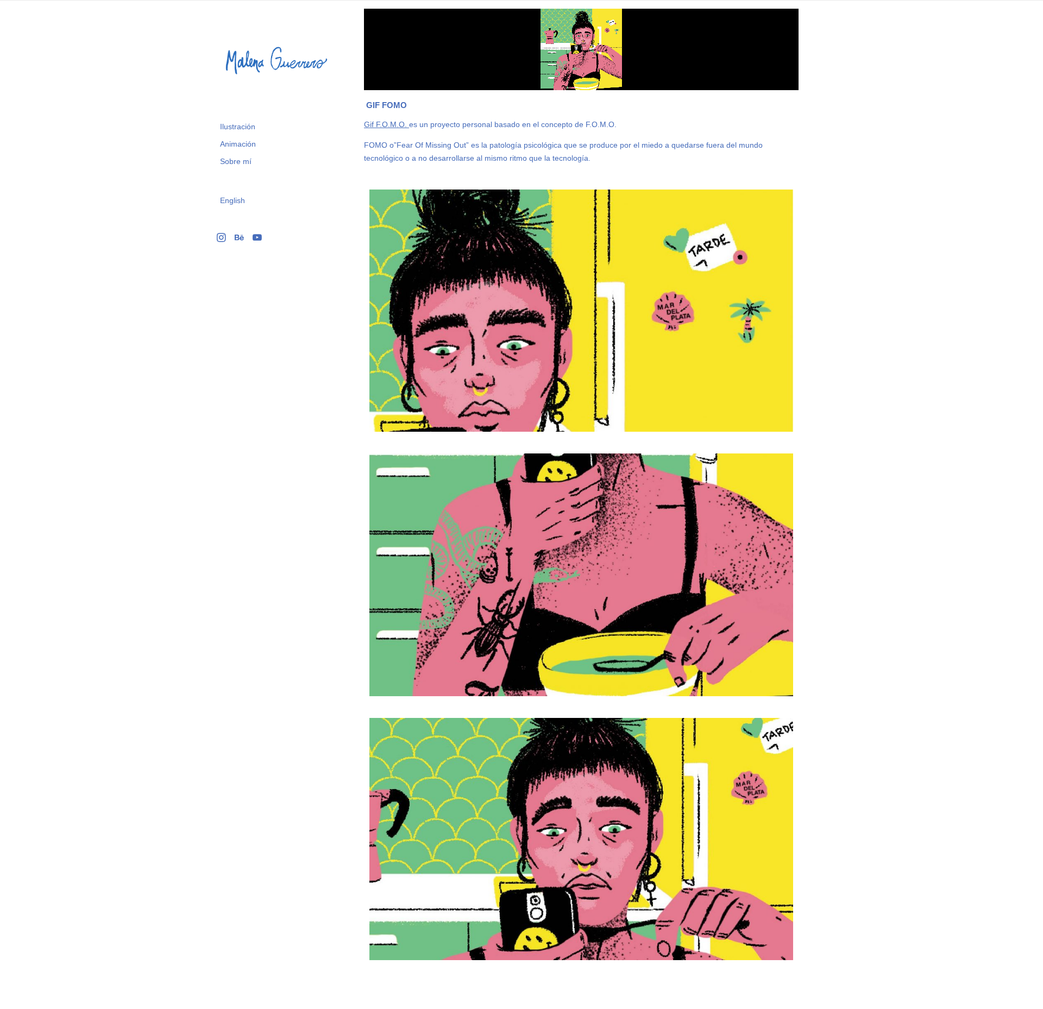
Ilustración (237, 126)
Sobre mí (236, 161)
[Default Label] (257, 237)
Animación (238, 144)
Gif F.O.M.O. (386, 124)
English (232, 200)
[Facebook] (239, 237)
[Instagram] (221, 237)
